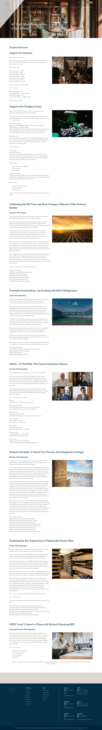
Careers (44, 699)
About (22, 7)
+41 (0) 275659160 (83, 690)
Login (89, 2)
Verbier (27, 694)
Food (33, 7)
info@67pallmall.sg (68, 707)
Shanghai (28, 704)
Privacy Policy (46, 690)
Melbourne (28, 701)
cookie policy (74, 728)
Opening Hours (46, 694)
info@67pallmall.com (69, 695)
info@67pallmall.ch (83, 693)
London (28, 690)
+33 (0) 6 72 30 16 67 (84, 704)
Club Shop (64, 7)
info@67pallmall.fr (83, 705)
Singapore (28, 692)
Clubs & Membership (45, 7)
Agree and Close (83, 728)
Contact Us (45, 697)
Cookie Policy (46, 692)
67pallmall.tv (75, 7)
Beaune (28, 697)
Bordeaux (28, 699)
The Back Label (87, 7)
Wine (28, 7)
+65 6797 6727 (69, 704)
